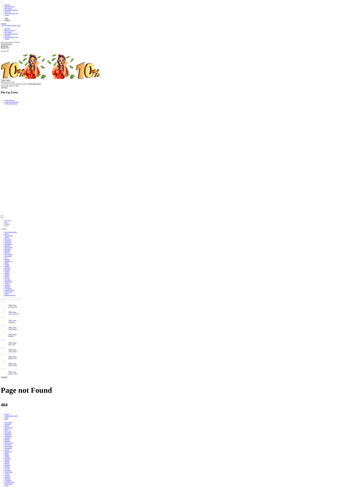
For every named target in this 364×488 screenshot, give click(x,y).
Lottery (7, 293)
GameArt (7, 285)
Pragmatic (8, 251)
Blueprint (7, 246)
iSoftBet (7, 266)
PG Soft (7, 278)
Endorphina (8, 240)
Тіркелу (7, 20)
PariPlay (7, 275)
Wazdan (7, 271)
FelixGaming (8, 292)
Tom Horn (8, 280)
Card (6, 226)
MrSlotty (7, 273)
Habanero (7, 287)
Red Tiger (8, 249)
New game (8, 220)
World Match (8, 281)
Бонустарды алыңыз (34, 84)
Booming (7, 268)
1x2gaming (8, 288)
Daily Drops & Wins (11, 232)
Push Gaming (9, 247)
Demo (14, 305)
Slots (6, 222)
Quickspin (8, 242)
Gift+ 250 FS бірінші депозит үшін (10, 24)
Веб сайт (7, 5)
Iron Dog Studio (9, 290)
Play (10, 305)
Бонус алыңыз (6, 80)
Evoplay (7, 283)
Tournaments (8, 422)
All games (4, 377)
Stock (6, 419)
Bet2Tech (7, 479)
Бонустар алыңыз (7, 44)
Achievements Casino (11, 416)
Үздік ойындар (9, 100)
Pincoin (7, 414)
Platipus (7, 264)
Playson (7, 252)
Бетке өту (4, 87)
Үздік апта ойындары (11, 102)
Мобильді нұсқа (10, 6)
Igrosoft (7, 259)
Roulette (7, 224)
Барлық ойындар (10, 295)
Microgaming (9, 235)
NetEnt (7, 234)
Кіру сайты (8, 8)
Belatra (7, 263)
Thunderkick (8, 244)
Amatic (7, 237)
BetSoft (7, 276)
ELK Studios (8, 254)
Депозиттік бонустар (11, 13)
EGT (6, 258)
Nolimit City (8, 261)
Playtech (7, 439)
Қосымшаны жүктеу (11, 10)
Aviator (7, 15)
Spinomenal (8, 256)
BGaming (7, 269)
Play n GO (8, 239)
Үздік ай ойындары (11, 103)
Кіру (6, 18)
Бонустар (8, 11)
